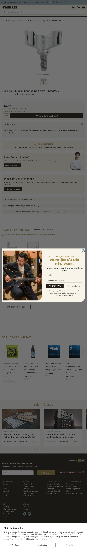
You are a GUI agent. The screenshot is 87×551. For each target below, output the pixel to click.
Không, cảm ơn (74, 286)
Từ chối (69, 545)
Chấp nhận (42, 545)
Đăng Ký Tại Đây (55, 286)
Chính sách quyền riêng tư (36, 539)
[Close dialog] (83, 251)
